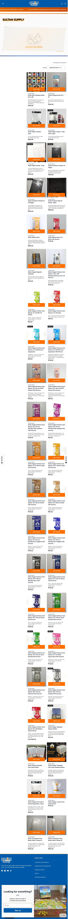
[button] (3, 3)
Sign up (17, 910)
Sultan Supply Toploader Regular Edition (55, 725)
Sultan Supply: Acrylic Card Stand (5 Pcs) (56, 800)
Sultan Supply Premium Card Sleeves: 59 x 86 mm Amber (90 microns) (55, 501)
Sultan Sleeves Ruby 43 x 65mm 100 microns (55, 236)
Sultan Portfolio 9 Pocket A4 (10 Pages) (35, 200)
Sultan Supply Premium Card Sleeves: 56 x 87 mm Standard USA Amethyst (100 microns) (35, 426)
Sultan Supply (31, 93)
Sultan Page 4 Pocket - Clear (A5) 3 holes (54, 131)
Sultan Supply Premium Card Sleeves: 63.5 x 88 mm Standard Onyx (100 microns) (36, 577)
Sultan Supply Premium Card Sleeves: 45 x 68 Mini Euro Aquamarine (35, 346)
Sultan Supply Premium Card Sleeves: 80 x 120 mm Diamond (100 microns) (36, 689)
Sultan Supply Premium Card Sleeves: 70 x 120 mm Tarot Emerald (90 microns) (36, 653)
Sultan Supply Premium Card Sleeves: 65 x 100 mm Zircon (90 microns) (36, 614)
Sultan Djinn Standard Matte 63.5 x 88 (34, 95)
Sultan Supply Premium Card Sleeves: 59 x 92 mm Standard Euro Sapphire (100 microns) (35, 539)
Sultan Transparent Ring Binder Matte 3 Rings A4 (35, 836)
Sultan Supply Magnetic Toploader (35, 270)
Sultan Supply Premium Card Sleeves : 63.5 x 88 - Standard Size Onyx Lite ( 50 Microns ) (55, 272)
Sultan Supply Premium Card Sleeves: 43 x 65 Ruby (55, 309)
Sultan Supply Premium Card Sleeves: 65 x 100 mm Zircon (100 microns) (55, 576)
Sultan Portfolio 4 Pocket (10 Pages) (55, 164)
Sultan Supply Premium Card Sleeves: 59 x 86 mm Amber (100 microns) (35, 501)
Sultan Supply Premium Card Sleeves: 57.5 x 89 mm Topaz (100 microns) (36, 465)
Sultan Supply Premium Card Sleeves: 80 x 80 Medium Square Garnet (35, 726)
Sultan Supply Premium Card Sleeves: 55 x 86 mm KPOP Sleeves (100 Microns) (35, 386)
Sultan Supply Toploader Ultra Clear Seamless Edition (55, 763)
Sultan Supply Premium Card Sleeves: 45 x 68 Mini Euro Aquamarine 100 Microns (55, 347)
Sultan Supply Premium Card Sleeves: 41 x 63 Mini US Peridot (35, 309)
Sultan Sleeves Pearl (34, 235)
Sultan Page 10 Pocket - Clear (35, 131)
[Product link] (36, 266)
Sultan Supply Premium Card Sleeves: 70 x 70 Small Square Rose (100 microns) (56, 653)
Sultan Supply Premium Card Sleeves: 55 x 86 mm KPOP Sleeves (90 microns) (55, 386)
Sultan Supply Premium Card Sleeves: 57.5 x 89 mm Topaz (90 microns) (56, 465)
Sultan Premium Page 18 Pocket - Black (54, 200)
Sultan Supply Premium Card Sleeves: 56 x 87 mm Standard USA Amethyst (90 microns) (55, 426)
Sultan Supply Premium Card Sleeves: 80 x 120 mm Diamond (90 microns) (55, 689)
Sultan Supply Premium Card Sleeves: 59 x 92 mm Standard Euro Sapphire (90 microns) (56, 539)
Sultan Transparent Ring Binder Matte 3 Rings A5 (55, 836)
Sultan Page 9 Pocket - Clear (34, 164)
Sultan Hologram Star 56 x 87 (55, 95)
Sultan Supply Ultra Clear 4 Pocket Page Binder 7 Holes (36, 800)
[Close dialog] (63, 887)
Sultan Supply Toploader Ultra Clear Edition (35, 762)
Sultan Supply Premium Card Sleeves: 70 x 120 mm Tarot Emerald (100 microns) (55, 615)
